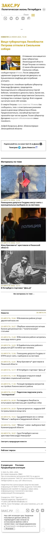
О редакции (7, 465)
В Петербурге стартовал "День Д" (16, 288)
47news (19, 72)
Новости (5, 37)
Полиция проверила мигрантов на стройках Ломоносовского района (22, 385)
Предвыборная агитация (13, 467)
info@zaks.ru (21, 501)
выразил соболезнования (22, 118)
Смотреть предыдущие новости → (23, 441)
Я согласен (9, 529)
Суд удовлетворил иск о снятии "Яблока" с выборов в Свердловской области (22, 418)
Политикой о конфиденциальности (20, 526)
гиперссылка (6, 480)
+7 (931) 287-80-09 (8, 501)
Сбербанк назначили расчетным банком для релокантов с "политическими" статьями (23, 328)
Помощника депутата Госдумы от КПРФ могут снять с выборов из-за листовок (23, 354)
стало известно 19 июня (27, 104)
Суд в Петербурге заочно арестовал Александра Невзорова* (19, 434)
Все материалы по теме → (24, 294)
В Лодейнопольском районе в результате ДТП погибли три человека (21, 346)
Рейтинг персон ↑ (23, 450)
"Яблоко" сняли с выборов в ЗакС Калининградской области (23, 426)
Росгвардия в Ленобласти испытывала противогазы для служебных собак (21, 401)
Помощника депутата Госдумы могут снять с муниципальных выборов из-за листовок (22, 203)
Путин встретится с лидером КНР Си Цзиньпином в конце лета (23, 409)
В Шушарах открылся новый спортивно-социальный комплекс (21, 376)
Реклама (19, 465)
